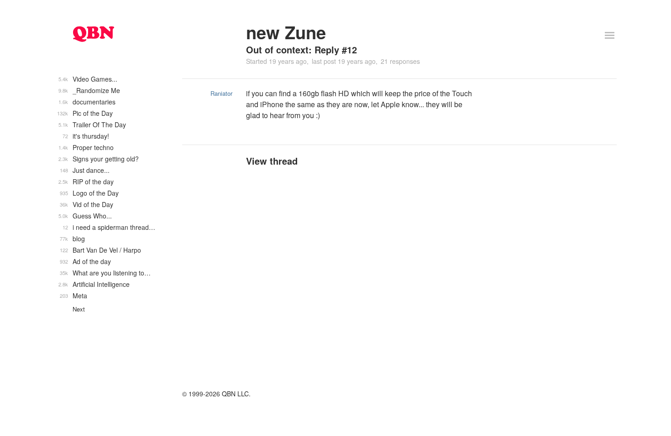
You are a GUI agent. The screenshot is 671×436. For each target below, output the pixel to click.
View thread (272, 160)
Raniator (221, 93)
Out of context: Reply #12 (301, 49)
